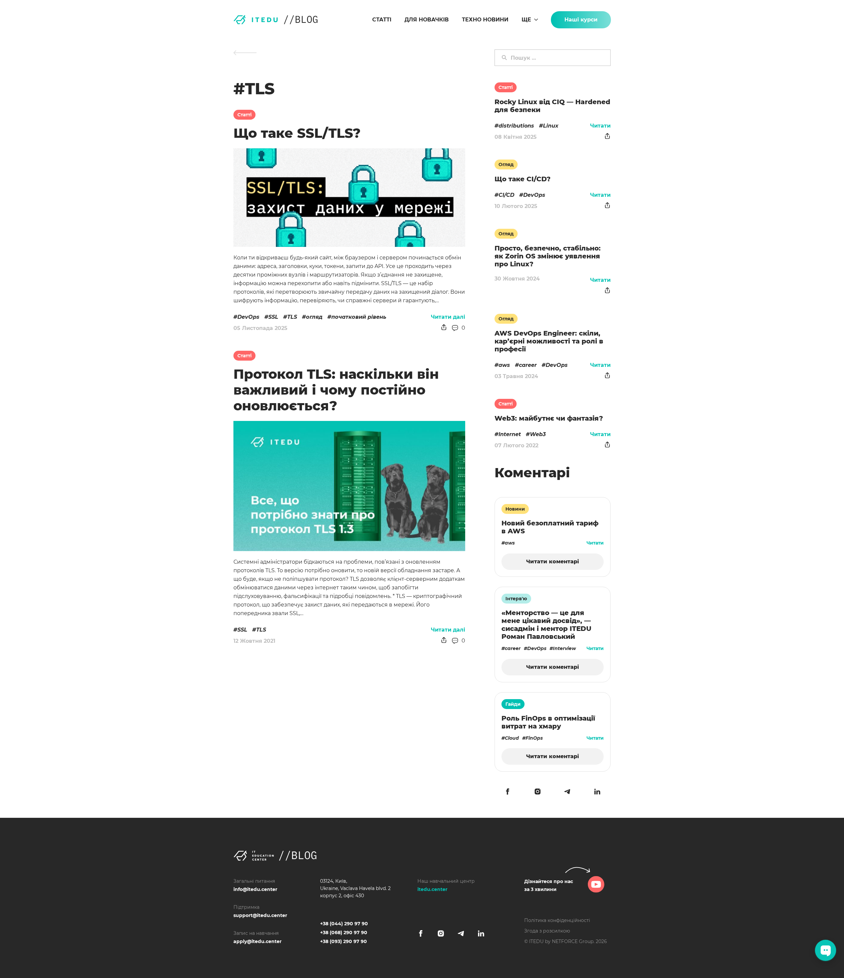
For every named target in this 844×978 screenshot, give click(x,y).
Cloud (512, 738)
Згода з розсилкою (547, 931)
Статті (381, 19)
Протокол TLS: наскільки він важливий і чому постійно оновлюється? (336, 390)
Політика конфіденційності (557, 920)
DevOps (248, 317)
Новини (515, 509)
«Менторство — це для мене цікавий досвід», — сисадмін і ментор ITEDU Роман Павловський (546, 624)
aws (504, 365)
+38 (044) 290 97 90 (344, 924)
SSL (273, 317)
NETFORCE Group (572, 941)
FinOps (534, 738)
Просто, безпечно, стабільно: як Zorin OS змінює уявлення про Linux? (548, 256)
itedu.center (432, 889)
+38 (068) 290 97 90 (343, 932)
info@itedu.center (255, 889)
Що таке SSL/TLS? (297, 133)
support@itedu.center (260, 915)
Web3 (538, 434)
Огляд (506, 164)
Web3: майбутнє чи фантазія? (549, 418)
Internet (509, 434)
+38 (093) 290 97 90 (343, 941)
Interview (564, 648)
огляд (314, 317)
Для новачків (427, 19)
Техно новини (485, 19)
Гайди (513, 704)
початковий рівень (358, 317)
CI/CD (506, 195)
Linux (550, 126)
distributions (516, 126)
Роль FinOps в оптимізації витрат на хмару (548, 722)
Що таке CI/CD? (523, 179)
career (528, 365)
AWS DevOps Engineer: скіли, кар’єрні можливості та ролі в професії (549, 341)
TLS (292, 317)
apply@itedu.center (257, 941)
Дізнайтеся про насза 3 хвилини (548, 885)
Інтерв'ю (516, 599)
